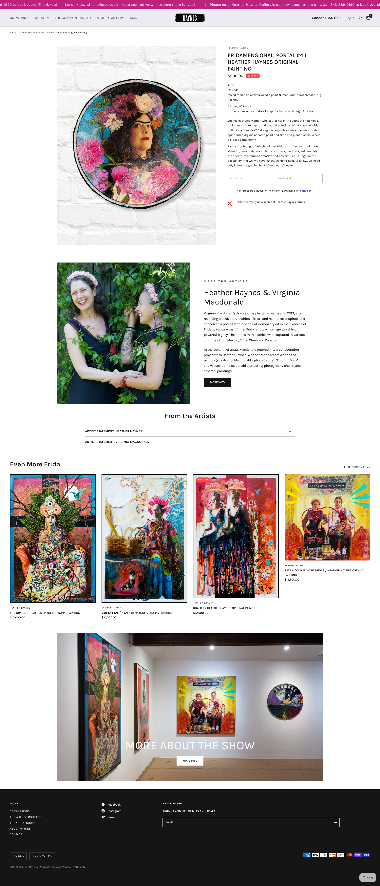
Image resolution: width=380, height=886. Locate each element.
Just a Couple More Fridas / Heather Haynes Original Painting (325, 573)
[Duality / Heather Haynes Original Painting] (236, 536)
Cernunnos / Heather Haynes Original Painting (137, 612)
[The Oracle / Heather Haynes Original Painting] (53, 538)
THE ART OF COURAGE (24, 823)
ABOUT (40, 18)
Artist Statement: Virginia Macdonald (117, 442)
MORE (134, 18)
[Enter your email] (336, 822)
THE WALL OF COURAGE (25, 817)
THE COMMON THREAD (73, 18)
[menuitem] (21, 18)
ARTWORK (18, 18)
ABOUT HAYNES (20, 828)
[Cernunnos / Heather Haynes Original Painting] (144, 538)
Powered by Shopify (73, 866)
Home (13, 32)
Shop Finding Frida (357, 466)
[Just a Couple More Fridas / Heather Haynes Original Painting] (327, 517)
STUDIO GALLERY (110, 18)
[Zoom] (207, 54)
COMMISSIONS (20, 811)
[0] (367, 18)
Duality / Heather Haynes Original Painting (225, 608)
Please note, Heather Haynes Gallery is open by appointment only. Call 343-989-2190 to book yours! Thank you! (271, 4)
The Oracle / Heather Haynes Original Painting (45, 613)
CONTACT (16, 834)
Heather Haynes (20, 608)
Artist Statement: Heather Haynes (113, 431)
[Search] (360, 18)
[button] (217, 382)
